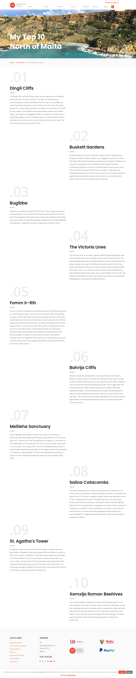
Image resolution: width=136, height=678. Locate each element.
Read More (71, 675)
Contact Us (14, 662)
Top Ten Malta (20, 62)
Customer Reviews (17, 655)
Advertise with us (112, 2)
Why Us (12, 652)
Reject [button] (129, 672)
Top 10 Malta (15, 658)
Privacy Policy (15, 649)
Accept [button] (122, 672)
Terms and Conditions (18, 646)
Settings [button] (63, 675)
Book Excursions (16, 643)
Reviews (86, 7)
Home (11, 62)
